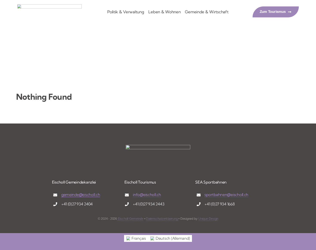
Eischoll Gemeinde (130, 218)
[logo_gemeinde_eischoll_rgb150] (49, 6)
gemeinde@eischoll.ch (80, 194)
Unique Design (208, 218)
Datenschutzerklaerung (162, 218)
